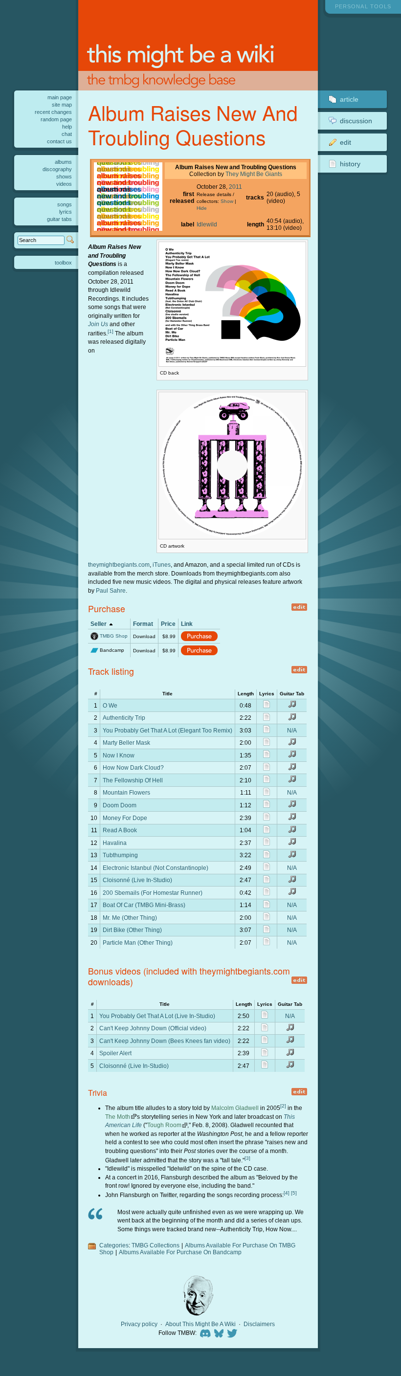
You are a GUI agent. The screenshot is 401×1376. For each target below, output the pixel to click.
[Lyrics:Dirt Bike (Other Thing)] (266, 931)
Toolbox (63, 263)
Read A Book (120, 830)
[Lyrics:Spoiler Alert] (264, 1054)
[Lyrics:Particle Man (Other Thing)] (266, 943)
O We (110, 705)
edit (299, 607)
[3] (247, 1158)
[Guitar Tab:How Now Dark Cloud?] (292, 768)
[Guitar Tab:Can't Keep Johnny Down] (290, 1029)
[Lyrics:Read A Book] (266, 831)
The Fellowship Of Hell (133, 780)
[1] (110, 331)
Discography (57, 169)
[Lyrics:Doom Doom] (266, 805)
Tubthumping (120, 855)
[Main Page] (198, 45)
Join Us (98, 324)
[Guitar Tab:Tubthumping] (292, 856)
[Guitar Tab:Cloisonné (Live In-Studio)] (292, 881)
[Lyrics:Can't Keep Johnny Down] (264, 1029)
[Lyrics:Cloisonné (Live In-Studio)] (266, 881)
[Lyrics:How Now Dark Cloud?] (266, 768)
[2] (283, 1106)
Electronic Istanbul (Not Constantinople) (155, 868)
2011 (235, 186)
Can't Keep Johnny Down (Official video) (152, 1028)
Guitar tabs (59, 219)
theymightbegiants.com (119, 564)
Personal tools (363, 6)
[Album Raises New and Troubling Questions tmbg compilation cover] (128, 228)
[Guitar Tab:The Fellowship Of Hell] (292, 780)
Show (227, 201)
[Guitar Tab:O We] (292, 706)
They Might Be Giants (253, 174)
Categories (114, 1245)
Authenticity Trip (124, 717)
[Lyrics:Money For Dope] (266, 818)
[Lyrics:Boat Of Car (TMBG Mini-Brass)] (266, 906)
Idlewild (207, 224)
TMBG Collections (155, 1245)
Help (67, 127)
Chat (67, 134)
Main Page (59, 97)
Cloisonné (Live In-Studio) (137, 880)
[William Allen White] (198, 1295)
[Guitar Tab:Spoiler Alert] (290, 1054)
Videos (64, 184)
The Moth (117, 1116)
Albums (63, 162)
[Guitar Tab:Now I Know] (292, 756)
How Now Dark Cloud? (133, 767)
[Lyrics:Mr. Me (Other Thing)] (266, 918)
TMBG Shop (114, 636)
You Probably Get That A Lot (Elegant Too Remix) (167, 730)
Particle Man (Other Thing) (138, 942)
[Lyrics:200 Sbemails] (266, 893)
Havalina (115, 843)
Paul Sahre (111, 590)
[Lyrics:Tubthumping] (266, 856)
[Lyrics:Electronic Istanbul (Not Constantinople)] (266, 868)
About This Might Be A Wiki (200, 1324)
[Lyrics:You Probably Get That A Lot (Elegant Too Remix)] (266, 731)
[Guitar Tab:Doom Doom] (292, 805)
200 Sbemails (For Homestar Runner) (152, 892)
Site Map (62, 105)
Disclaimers (259, 1324)
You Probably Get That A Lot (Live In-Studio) (157, 1016)
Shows (64, 176)
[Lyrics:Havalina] (266, 843)
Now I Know (118, 755)
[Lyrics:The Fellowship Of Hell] (266, 780)
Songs (64, 204)
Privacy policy (139, 1324)
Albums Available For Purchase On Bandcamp (180, 1252)
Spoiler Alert (115, 1053)
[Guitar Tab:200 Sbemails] (292, 893)
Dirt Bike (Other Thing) (132, 930)
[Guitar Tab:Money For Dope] (292, 818)
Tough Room (164, 1125)
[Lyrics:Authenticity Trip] (266, 718)
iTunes (162, 564)
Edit (345, 142)
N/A (292, 730)
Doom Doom (119, 805)
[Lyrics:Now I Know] (266, 756)
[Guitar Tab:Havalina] (292, 843)
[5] (294, 1193)
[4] (287, 1193)
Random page (56, 119)
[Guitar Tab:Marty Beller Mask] (292, 743)
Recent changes (53, 112)
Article (349, 99)
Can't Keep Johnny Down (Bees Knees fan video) (164, 1041)
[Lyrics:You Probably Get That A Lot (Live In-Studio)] (264, 1016)
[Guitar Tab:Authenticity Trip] (292, 718)
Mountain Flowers (126, 792)
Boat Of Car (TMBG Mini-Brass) (144, 905)
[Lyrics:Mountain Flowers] (266, 793)
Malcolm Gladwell (235, 1108)
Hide (202, 208)
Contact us (59, 141)
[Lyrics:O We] (266, 706)
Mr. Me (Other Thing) (130, 917)
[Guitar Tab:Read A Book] (292, 831)
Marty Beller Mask (126, 742)
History (350, 164)
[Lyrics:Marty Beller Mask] (266, 743)
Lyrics (65, 212)
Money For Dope (125, 818)
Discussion (356, 121)
